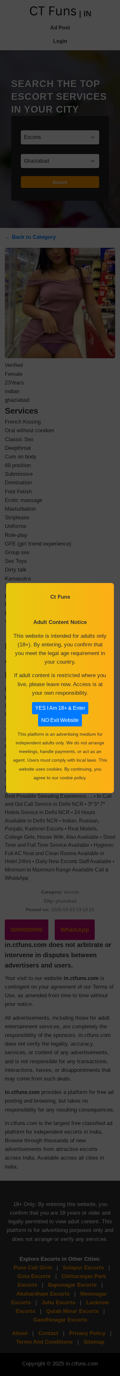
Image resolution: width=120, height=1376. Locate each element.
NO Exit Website (60, 720)
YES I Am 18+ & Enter (60, 708)
